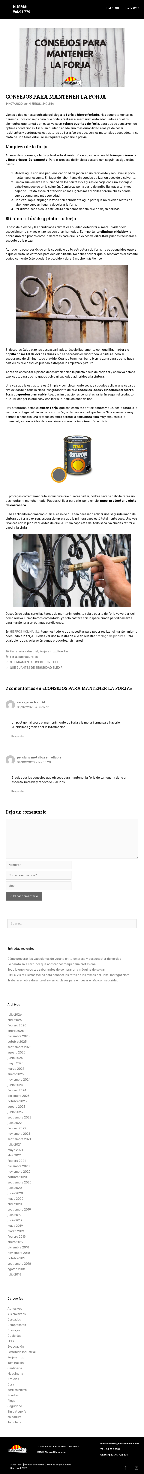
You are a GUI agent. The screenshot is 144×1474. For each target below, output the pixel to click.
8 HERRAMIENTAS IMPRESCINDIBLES (35, 662)
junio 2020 (15, 1193)
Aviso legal (16, 1464)
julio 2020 (15, 1188)
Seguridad (15, 1406)
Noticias (13, 1379)
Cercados (14, 1319)
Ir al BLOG (112, 8)
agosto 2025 (16, 1052)
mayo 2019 (15, 1226)
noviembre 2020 (19, 1171)
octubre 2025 (17, 1041)
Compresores (17, 1325)
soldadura (15, 1417)
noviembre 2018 (19, 1253)
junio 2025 (15, 1058)
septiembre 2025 (19, 1047)
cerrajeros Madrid (31, 702)
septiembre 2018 (19, 1263)
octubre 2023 (17, 1101)
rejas (34, 657)
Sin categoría (17, 1411)
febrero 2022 (17, 1128)
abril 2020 (15, 1204)
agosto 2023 (16, 1106)
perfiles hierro (17, 1390)
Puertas (62, 651)
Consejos (14, 1330)
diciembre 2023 (18, 1096)
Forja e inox (48, 651)
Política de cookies (34, 1464)
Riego (11, 1400)
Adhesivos (15, 1308)
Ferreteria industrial (24, 651)
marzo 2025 (16, 1068)
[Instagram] (136, 1468)
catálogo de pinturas (110, 636)
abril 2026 (15, 1020)
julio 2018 (14, 1274)
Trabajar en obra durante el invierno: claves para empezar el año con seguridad (63, 980)
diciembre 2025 (18, 1036)
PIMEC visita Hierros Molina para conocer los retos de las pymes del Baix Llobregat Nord (69, 975)
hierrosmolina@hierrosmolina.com (119, 1443)
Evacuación (16, 1346)
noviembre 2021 (19, 1133)
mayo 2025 (15, 1063)
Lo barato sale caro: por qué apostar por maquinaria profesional (52, 964)
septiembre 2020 (20, 1182)
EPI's (11, 1341)
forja (13, 657)
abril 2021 (14, 1155)
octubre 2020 (17, 1177)
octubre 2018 (17, 1258)
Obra (11, 1384)
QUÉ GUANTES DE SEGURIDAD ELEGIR (36, 667)
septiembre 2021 (19, 1139)
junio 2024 (15, 1085)
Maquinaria (15, 1373)
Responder (17, 736)
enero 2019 (15, 1242)
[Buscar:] (72, 923)
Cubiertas (14, 1336)
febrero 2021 (17, 1161)
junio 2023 (15, 1112)
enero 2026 (16, 1031)
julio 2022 (15, 1123)
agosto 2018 (16, 1269)
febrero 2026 (17, 1025)
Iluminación (16, 1363)
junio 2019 (15, 1220)
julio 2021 (14, 1144)
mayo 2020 (15, 1198)
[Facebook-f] (125, 1468)
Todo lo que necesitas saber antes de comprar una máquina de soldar (56, 969)
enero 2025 (16, 1074)
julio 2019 (14, 1215)
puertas (23, 657)
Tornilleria (14, 1422)
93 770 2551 (113, 1449)
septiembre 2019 (19, 1209)
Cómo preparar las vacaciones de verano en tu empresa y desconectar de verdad (64, 959)
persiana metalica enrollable (39, 757)
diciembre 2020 (19, 1166)
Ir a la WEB (132, 8)
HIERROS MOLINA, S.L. (25, 631)
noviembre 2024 (19, 1079)
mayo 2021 (15, 1150)
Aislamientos (17, 1314)
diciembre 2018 (18, 1247)
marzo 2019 (16, 1231)
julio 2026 (15, 1014)
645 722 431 (120, 1454)
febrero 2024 (17, 1090)
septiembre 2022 (20, 1117)
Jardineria (15, 1368)
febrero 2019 (17, 1236)
